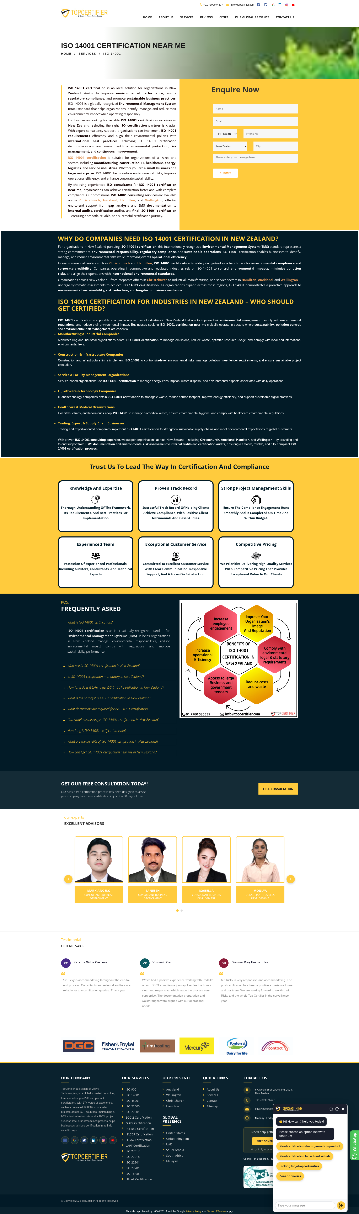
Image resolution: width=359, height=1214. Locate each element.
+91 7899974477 (213, 4)
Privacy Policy (194, 1211)
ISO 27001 (133, 1112)
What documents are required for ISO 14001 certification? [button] (108, 709)
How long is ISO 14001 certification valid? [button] (97, 730)
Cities (223, 17)
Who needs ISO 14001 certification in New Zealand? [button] (104, 665)
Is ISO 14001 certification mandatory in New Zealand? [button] (106, 676)
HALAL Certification (139, 1179)
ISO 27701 (133, 1168)
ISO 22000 (133, 1106)
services (186, 17)
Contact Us (285, 17)
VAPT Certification (138, 1145)
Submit (225, 173)
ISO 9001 (132, 1089)
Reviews (206, 17)
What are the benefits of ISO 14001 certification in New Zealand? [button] (113, 741)
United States (175, 1133)
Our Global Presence (252, 17)
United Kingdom (177, 1139)
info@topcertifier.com (242, 4)
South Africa (174, 1155)
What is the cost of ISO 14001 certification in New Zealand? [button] (109, 698)
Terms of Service (216, 1211)
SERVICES (87, 53)
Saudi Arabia (175, 1150)
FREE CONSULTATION (271, 1141)
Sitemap (212, 1106)
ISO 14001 (133, 1095)
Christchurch (175, 1101)
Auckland (172, 1089)
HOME (66, 53)
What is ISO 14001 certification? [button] (90, 622)
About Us (213, 1089)
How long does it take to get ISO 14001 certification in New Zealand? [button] (116, 687)
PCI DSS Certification (140, 1129)
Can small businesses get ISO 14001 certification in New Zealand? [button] (113, 719)
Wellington (173, 1095)
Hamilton (172, 1106)
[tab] (118, 623)
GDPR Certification (138, 1123)
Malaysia (172, 1161)
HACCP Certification (139, 1134)
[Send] (341, 1205)
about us (166, 17)
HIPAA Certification (139, 1140)
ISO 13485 (133, 1174)
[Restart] (337, 1109)
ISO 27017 (133, 1151)
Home (147, 17)
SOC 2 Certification (139, 1117)
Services (212, 1095)
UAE (169, 1144)
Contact (212, 1101)
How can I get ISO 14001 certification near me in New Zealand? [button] (112, 752)
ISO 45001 (133, 1101)
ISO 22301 (133, 1162)
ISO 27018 (133, 1157)
